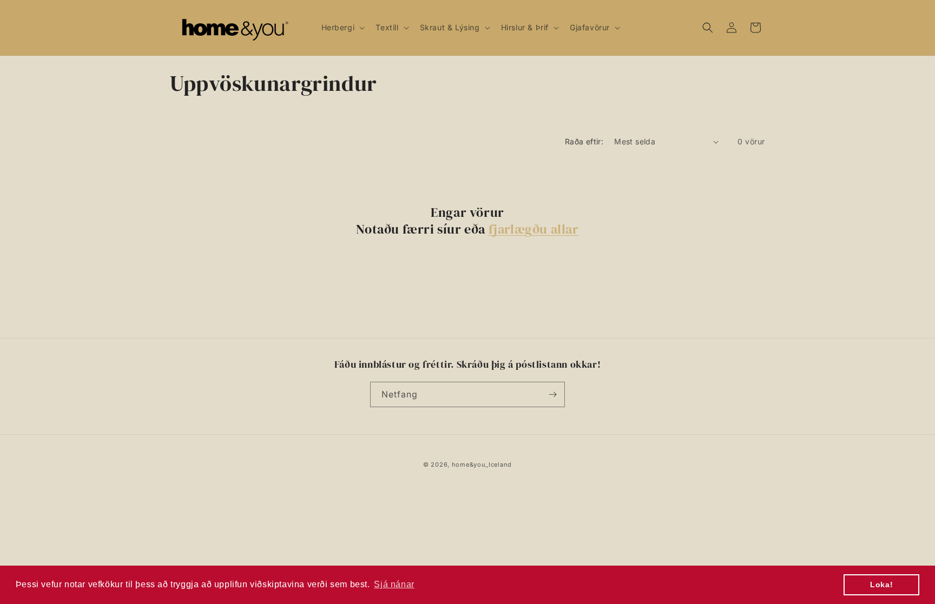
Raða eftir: (584, 141)
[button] (342, 27)
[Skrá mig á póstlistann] (552, 394)
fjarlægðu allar (534, 229)
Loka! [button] (881, 584)
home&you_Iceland (482, 464)
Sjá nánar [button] (394, 584)
